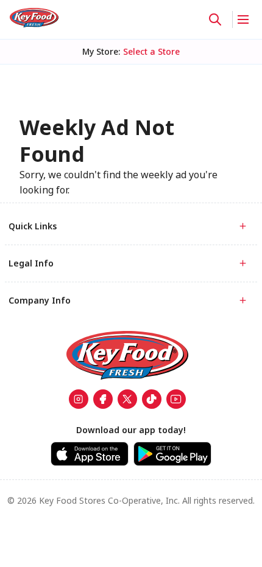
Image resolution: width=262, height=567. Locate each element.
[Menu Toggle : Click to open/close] (242, 19)
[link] (34, 17)
